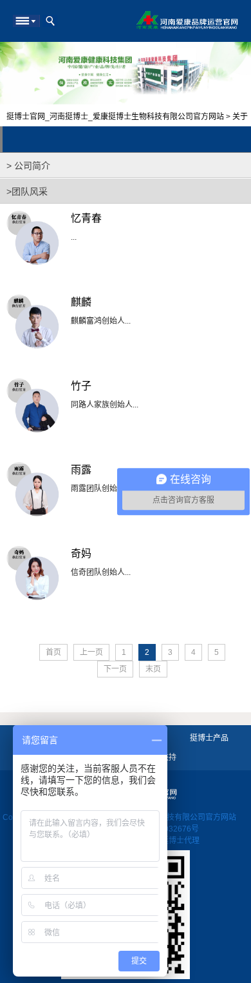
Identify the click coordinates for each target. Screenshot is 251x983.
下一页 (115, 669)
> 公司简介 (28, 166)
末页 (153, 669)
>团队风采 (27, 191)
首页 (53, 652)
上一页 (91, 652)
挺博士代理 (180, 840)
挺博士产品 (209, 738)
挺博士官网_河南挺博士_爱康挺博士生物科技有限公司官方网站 (115, 116)
